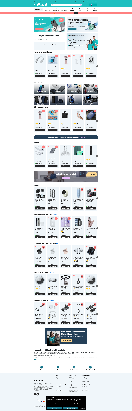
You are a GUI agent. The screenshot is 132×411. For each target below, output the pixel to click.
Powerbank (79, 10)
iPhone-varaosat (84, 386)
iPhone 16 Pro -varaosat (85, 390)
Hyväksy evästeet (55, 408)
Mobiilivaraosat (47, 10)
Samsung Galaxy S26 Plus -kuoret (74, 388)
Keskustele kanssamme (67, 340)
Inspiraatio (70, 381)
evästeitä (71, 399)
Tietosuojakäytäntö (72, 378)
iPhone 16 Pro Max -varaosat (86, 389)
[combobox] (66, 5)
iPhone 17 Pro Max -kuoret (59, 390)
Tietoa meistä (71, 377)
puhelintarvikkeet (42, 357)
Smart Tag (83, 382)
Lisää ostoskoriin (40, 165)
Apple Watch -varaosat (85, 391)
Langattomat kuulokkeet (85, 381)
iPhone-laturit (84, 377)
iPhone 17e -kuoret (58, 391)
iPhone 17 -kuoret (58, 386)
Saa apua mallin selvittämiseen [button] (49, 46)
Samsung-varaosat (85, 387)
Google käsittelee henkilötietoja (56, 401)
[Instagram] (37, 394)
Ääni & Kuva (72, 10)
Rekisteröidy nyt (81, 137)
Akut (87, 10)
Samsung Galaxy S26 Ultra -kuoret (74, 390)
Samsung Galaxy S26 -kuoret (73, 387)
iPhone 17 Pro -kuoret (59, 389)
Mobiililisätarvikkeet (56, 10)
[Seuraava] (97, 66)
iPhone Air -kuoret (58, 387)
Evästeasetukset (82, 408)
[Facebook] (35, 394)
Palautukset (57, 378)
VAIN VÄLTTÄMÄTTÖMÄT (71, 408)
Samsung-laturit (84, 378)
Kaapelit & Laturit (64, 10)
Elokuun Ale (95, 10)
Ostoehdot (57, 377)
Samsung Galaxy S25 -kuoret (73, 391)
